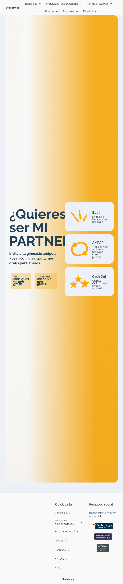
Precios (49, 11)
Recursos (68, 11)
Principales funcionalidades (62, 3)
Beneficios (31, 3)
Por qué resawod (97, 3)
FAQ (57, 567)
